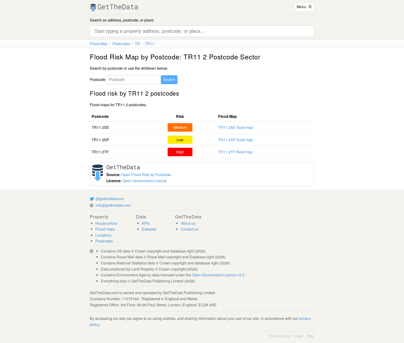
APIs (146, 223)
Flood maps (105, 229)
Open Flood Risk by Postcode (146, 174)
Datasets (149, 229)
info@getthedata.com (113, 205)
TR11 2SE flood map (235, 127)
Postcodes (121, 43)
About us (188, 223)
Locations (103, 235)
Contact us (189, 229)
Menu (304, 6)
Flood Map (99, 43)
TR (137, 43)
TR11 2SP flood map (235, 139)
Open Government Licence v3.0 (218, 275)
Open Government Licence (145, 180)
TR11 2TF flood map (235, 152)
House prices (106, 223)
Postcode (97, 79)
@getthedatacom (110, 198)
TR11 (149, 43)
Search (169, 80)
